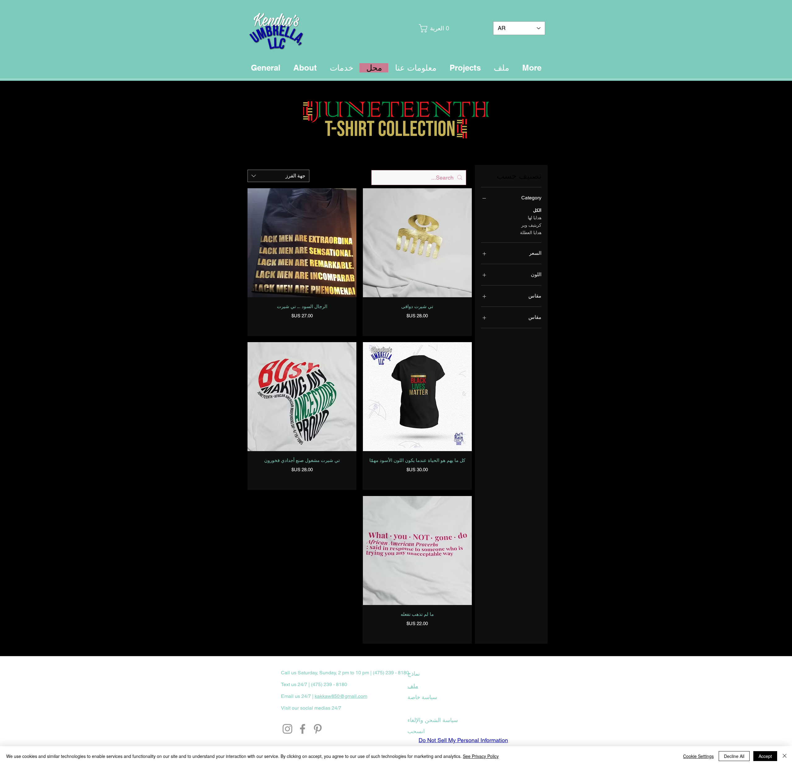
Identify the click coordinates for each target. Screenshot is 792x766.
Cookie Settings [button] (698, 756)
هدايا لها (534, 217)
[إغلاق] (784, 756)
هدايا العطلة (530, 232)
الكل (537, 210)
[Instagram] (287, 728)
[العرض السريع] (417, 242)
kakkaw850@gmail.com (341, 696)
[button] (434, 28)
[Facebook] (302, 728)
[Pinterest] (317, 728)
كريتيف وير (531, 225)
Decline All (734, 756)
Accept (765, 756)
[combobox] (278, 176)
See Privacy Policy (481, 756)
